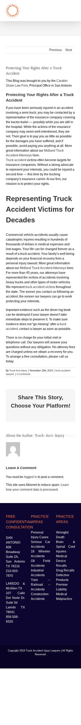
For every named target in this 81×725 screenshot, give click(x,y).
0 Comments (23, 374)
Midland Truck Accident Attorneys (43, 268)
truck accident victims (40, 287)
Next (68, 50)
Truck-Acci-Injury (18, 370)
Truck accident (16, 160)
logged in (30, 477)
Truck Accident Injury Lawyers (43, 650)
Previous (55, 50)
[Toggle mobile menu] (73, 6)
